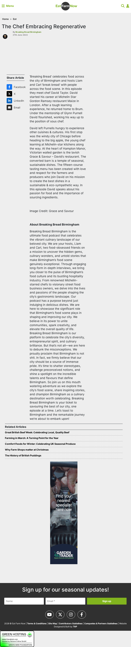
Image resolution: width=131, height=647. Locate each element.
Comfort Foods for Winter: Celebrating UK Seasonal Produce (40, 443)
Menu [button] (9, 6)
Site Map (52, 623)
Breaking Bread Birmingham (28, 32)
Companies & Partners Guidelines (101, 623)
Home (5, 19)
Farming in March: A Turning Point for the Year (32, 438)
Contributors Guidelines (71, 623)
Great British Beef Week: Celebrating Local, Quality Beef (37, 432)
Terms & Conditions (37, 623)
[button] (123, 6)
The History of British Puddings (23, 455)
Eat (15, 19)
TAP (75, 626)
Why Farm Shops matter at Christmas (27, 449)
